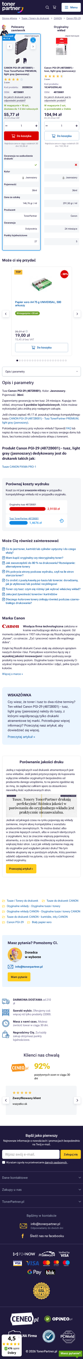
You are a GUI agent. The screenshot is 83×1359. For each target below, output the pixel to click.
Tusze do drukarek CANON (62, 900)
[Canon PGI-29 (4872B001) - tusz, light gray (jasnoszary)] (62, 46)
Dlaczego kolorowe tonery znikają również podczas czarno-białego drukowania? (43, 601)
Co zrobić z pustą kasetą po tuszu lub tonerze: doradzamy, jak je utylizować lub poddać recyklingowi (42, 582)
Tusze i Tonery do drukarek (35, 18)
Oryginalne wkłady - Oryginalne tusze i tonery (33, 906)
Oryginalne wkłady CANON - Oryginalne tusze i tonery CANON (43, 911)
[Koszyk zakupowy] (54, 7)
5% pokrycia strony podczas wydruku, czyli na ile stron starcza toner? (40, 573)
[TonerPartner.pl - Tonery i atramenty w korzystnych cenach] (12, 7)
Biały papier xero (42, 922)
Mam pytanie (19, 977)
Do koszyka (64, 136)
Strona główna (9, 18)
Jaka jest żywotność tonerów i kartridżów (31, 594)
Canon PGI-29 (73, 18)
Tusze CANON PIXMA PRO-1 (19, 466)
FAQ (68, 428)
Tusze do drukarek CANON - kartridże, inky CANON (37, 916)
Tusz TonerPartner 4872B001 (24, 518)
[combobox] (41, 371)
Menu (74, 7)
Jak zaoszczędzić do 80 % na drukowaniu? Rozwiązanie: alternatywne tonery (40, 564)
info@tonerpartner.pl (29, 966)
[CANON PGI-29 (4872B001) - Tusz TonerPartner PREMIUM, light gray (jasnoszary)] (21, 46)
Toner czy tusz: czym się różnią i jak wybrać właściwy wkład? (43, 589)
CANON (58, 18)
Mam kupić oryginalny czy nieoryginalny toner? (34, 557)
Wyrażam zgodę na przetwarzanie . (37, 1162)
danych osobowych (56, 1162)
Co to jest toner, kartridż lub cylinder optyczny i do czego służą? (41, 550)
